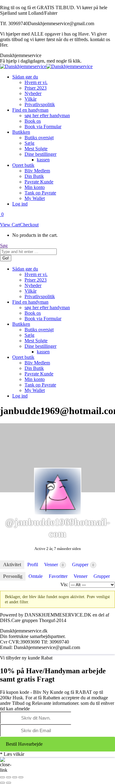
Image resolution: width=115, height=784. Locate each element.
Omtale (36, 576)
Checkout (29, 224)
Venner (54, 564)
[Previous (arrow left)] (2, 783)
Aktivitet (12, 564)
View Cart (10, 224)
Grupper (83, 564)
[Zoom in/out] (20, 777)
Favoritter (58, 576)
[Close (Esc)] (2, 777)
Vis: (64, 584)
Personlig (12, 576)
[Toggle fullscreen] (14, 777)
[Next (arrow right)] (8, 783)
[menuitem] (25, 76)
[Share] (8, 777)
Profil (32, 564)
